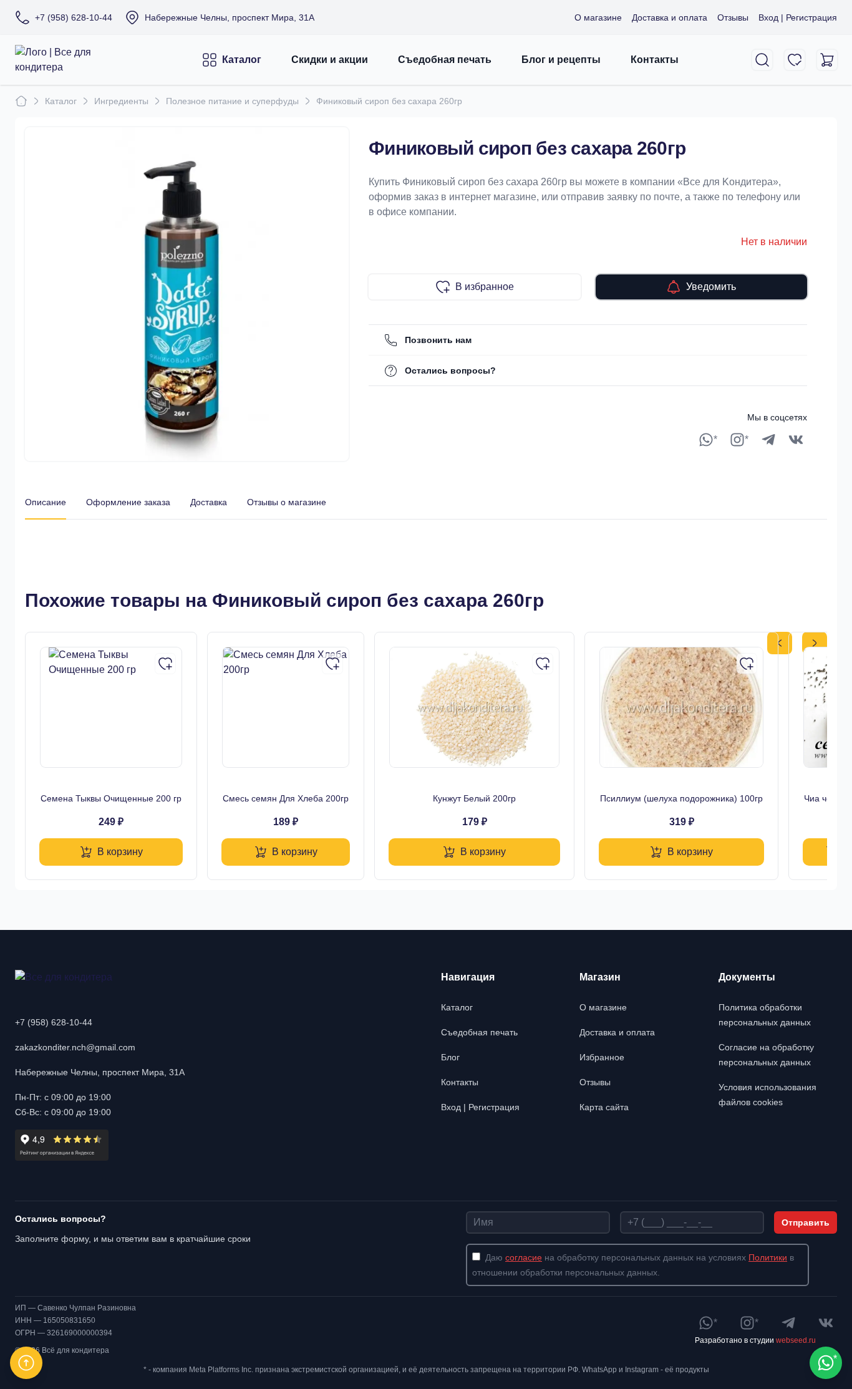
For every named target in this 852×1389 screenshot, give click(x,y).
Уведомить (711, 286)
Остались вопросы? (450, 370)
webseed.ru (796, 1340)
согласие (523, 1257)
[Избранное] (795, 60)
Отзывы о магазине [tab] (286, 502)
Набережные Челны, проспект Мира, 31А (100, 1072)
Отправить (806, 1222)
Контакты (655, 59)
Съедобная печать (444, 59)
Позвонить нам (438, 340)
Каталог (241, 59)
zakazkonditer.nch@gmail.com (75, 1047)
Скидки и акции (329, 59)
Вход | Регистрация (797, 17)
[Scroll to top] (26, 1363)
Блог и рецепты (561, 59)
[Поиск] (762, 60)
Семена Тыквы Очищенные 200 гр (111, 798)
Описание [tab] (45, 502)
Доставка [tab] (208, 502)
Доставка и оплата (669, 17)
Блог (450, 1057)
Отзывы (732, 17)
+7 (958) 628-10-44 (53, 1022)
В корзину (120, 851)
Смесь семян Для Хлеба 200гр (286, 798)
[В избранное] (165, 664)
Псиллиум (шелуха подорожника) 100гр (681, 798)
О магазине (598, 17)
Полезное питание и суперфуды (232, 101)
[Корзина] (827, 60)
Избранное (601, 1057)
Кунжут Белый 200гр (474, 798)
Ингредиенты (121, 101)
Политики (767, 1257)
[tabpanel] (426, 532)
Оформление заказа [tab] (128, 502)
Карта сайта (604, 1107)
